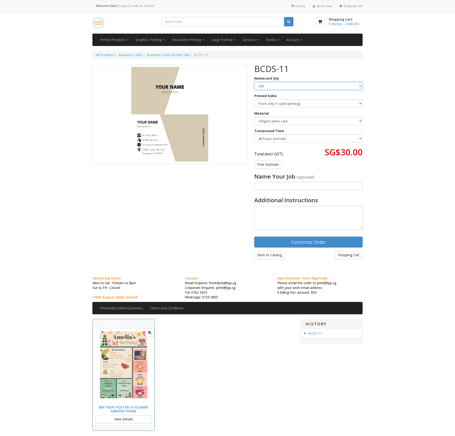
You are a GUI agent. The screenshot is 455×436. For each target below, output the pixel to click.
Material (261, 113)
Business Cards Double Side (168, 55)
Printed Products (113, 39)
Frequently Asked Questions (121, 308)
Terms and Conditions (167, 308)
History (300, 6)
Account (293, 39)
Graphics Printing (149, 39)
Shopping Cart (353, 6)
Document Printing (187, 39)
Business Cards (130, 55)
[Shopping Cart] (320, 21)
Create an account (142, 6)
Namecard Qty (266, 78)
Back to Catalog (269, 255)
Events (271, 39)
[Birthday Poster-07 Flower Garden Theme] (149, 333)
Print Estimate (268, 164)
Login (123, 6)
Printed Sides (265, 96)
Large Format (222, 39)
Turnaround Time (269, 131)
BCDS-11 (315, 333)
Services (249, 39)
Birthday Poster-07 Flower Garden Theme (123, 409)
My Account (324, 6)
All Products (105, 55)
